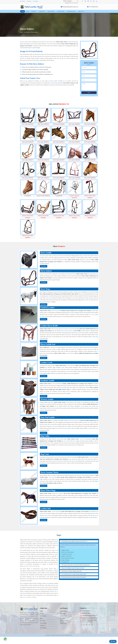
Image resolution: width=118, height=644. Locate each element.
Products (33, 11)
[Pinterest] (94, 1)
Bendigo (34, 597)
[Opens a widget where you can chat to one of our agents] (113, 641)
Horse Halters (35, 1)
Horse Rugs (29, 1)
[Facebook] (82, 1)
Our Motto (42, 620)
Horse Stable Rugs (64, 620)
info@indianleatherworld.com (70, 6)
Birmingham (36, 566)
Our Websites (43, 627)
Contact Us (81, 11)
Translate (76, 3)
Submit (89, 92)
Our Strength (43, 623)
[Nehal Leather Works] (31, 7)
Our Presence (43, 616)
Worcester (26, 566)
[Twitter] (85, 1)
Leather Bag (63, 623)
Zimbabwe (29, 597)
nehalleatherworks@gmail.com (89, 618)
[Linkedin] (91, 1)
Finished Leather (71, 11)
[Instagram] (88, 1)
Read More (43, 266)
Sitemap (42, 613)
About (27, 11)
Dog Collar (62, 618)
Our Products (27, 32)
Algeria (31, 566)
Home (22, 11)
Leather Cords (60, 11)
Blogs (41, 618)
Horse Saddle (22, 1)
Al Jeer (24, 597)
